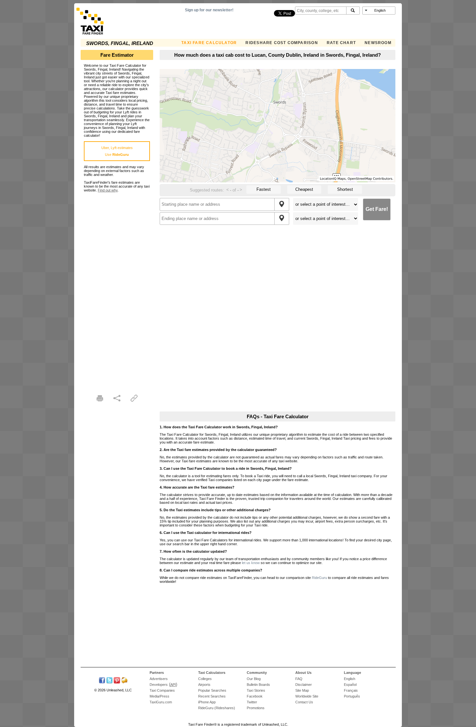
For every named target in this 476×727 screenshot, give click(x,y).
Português (352, 696)
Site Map (302, 690)
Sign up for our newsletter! (209, 10)
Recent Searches (212, 696)
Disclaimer (303, 685)
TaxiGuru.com (161, 702)
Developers (159, 685)
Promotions (256, 708)
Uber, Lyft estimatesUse (117, 151)
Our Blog (254, 679)
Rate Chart (341, 42)
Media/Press (159, 696)
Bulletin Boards (258, 685)
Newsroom (378, 42)
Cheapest (304, 189)
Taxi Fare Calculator (209, 42)
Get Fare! (377, 209)
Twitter (252, 702)
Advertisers (159, 679)
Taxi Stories (256, 690)
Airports (204, 685)
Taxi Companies (162, 690)
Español (350, 685)
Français (351, 690)
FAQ (298, 679)
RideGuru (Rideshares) (216, 708)
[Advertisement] (117, 289)
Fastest (263, 189)
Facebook (255, 696)
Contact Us (304, 702)
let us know (251, 563)
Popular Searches (212, 690)
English (349, 679)
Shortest (345, 189)
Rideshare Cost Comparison (281, 42)
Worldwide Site (306, 696)
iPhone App (207, 702)
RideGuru (319, 578)
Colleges (205, 679)
